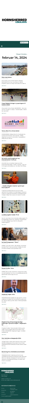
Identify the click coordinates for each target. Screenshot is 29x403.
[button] (2, 46)
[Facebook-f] (2, 402)
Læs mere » (4, 85)
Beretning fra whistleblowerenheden (13, 352)
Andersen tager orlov (8, 294)
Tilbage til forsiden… (21, 54)
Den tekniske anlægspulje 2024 (11, 338)
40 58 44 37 (8, 378)
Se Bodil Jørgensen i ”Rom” (10, 242)
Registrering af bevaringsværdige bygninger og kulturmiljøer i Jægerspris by (14, 323)
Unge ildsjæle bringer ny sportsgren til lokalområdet (13, 104)
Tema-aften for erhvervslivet (10, 131)
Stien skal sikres (7, 77)
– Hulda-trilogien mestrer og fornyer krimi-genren (13, 186)
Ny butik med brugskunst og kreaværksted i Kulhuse (10, 159)
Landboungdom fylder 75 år (10, 215)
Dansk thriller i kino (8, 268)
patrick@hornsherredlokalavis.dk (12, 380)
